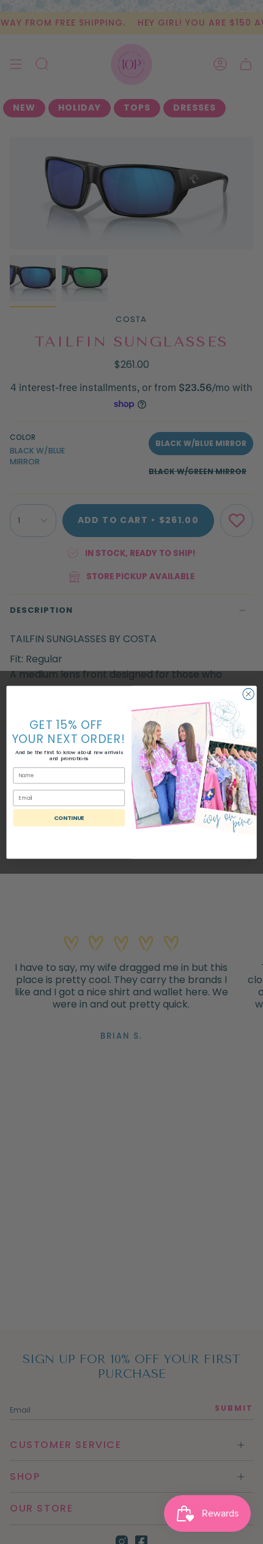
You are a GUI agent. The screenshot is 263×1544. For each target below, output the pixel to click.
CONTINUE (69, 817)
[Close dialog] (248, 693)
